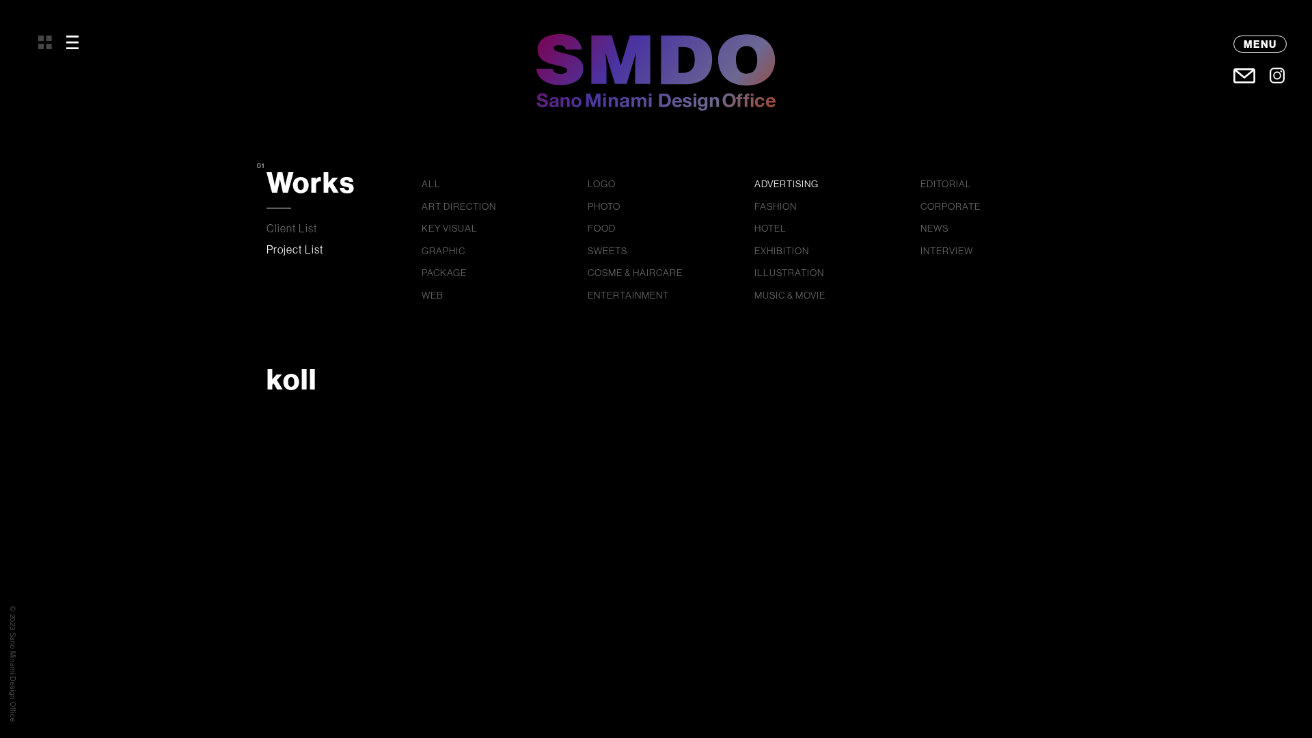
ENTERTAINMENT (628, 295)
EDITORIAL (946, 184)
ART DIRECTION (459, 206)
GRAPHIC (443, 251)
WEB (432, 295)
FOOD (602, 228)
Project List (295, 249)
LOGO (602, 184)
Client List (292, 228)
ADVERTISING (786, 184)
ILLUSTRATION (789, 272)
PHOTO (604, 206)
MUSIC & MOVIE (789, 295)
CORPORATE (950, 206)
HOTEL (770, 228)
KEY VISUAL (450, 228)
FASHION (775, 206)
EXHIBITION (781, 251)
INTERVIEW (946, 251)
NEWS (934, 228)
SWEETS (607, 251)
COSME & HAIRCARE (635, 272)
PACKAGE (444, 272)
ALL (431, 184)
